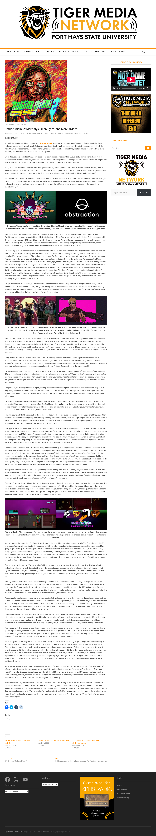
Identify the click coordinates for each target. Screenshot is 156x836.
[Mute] (144, 88)
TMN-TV (60, 52)
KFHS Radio (73, 52)
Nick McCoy (55, 133)
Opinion (48, 52)
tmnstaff (9, 133)
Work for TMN (118, 52)
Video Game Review (66, 133)
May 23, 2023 (19, 133)
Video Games (21, 125)
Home (8, 52)
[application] (131, 79)
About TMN (100, 52)
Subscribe (144, 192)
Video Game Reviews (80, 133)
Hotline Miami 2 (44, 133)
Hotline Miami (34, 133)
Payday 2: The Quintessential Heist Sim (54, 740)
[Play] (114, 88)
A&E (37, 52)
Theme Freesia (37, 832)
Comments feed (123, 793)
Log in (119, 785)
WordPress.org (123, 798)
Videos (87, 52)
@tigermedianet (120, 140)
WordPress (46, 832)
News (16, 52)
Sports (27, 52)
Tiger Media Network (13, 832)
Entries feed (122, 789)
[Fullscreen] (148, 88)
